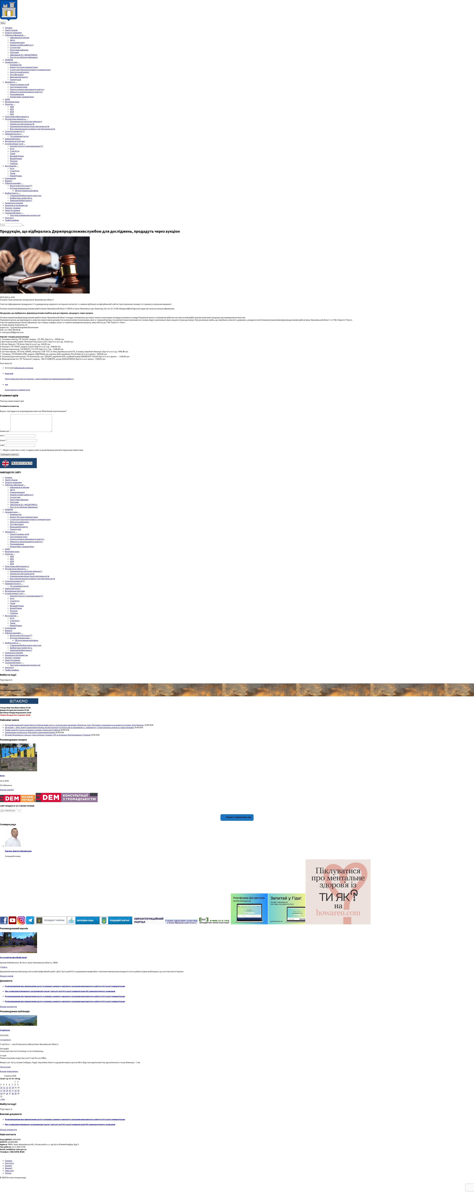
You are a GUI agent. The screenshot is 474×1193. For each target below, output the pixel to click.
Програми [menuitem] (14, 52)
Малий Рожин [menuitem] (16, 158)
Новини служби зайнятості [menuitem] (21, 45)
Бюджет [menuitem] (8, 1165)
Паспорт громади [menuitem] (12, 208)
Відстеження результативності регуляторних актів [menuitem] (32, 129)
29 (16, 1093)
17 (1, 1090)
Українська (10, 811)
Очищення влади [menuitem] (17, 42)
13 (10, 1087)
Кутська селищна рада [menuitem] (20, 188)
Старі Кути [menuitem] (14, 151)
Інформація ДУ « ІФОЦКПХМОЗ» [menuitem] (24, 55)
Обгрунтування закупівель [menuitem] (26, 190)
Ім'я (2, 435)
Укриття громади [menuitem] (12, 210)
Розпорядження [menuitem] (17, 94)
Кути (2, 775)
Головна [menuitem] (8, 27)
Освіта (4, 967)
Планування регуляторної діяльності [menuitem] (26, 121)
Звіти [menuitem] (12, 40)
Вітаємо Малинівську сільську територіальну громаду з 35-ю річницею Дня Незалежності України (47, 735)
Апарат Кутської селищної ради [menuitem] (24, 67)
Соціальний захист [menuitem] (13, 213)
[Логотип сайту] (8, 20)
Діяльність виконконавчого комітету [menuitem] (26, 92)
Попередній (9, 373)
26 (7, 1093)
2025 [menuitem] (12, 109)
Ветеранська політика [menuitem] (15, 141)
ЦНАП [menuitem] (7, 99)
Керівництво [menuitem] (16, 64)
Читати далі (5, 1067)
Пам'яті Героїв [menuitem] (11, 30)
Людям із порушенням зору (238, 817)
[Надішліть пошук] (23, 225)
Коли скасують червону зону (17, 390)
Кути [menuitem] (12, 148)
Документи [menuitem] (10, 82)
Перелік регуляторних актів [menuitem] (22, 124)
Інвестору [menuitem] (9, 1170)
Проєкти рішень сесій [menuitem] (19, 84)
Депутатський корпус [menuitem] (19, 72)
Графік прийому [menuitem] (12, 220)
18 (4, 1090)
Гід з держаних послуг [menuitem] (19, 136)
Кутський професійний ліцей (13, 957)
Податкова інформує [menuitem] (19, 50)
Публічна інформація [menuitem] (14, 35)
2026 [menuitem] (12, 106)
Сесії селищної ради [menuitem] (18, 87)
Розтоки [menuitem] (13, 161)
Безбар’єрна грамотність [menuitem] (21, 198)
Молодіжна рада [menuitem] (12, 101)
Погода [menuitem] (8, 1173)
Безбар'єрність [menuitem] (11, 193)
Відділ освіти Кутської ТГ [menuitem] (21, 185)
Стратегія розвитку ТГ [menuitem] (15, 131)
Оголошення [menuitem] (10, 178)
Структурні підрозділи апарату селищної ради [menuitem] (30, 69)
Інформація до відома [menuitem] (19, 37)
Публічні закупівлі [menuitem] (13, 183)
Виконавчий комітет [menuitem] (19, 77)
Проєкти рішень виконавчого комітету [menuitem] (27, 89)
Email (3, 440)
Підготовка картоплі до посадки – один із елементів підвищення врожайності (39, 379)
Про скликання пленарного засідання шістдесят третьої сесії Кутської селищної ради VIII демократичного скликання (60, 991)
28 (13, 1093)
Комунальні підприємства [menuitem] (16, 205)
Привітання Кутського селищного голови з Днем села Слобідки (32, 730)
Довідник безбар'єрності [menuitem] (21, 200)
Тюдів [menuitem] (12, 153)
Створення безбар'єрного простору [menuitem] (25, 195)
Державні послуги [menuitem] (13, 134)
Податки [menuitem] (9, 104)
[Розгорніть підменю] (25, 35)
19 (7, 1090)
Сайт (2, 445)
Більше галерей (7, 789)
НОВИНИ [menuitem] (9, 60)
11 (4, 1087)
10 (1, 1087)
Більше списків (6, 976)
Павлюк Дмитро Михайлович (18, 851)
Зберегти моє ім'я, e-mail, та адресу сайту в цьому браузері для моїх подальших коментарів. (43, 450)
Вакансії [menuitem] (8, 180)
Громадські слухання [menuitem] (14, 203)
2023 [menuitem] (12, 114)
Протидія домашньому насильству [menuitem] (25, 215)
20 (10, 1090)
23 (18, 1090)
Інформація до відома (23, 368)
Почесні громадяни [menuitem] (13, 32)
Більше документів (8, 1006)
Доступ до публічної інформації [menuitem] (24, 57)
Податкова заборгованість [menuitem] (17, 116)
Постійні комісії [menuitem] (17, 74)
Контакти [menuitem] (9, 217)
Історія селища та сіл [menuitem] (14, 143)
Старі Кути (5, 1030)
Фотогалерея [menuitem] (10, 166)
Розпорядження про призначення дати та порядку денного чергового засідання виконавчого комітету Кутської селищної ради (65, 986)
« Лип (2, 1099)
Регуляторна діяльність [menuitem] (15, 119)
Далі (6, 384)
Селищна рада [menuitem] (11, 62)
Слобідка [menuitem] (14, 163)
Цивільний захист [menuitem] (13, 138)
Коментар (5, 431)
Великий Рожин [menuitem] (17, 156)
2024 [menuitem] (12, 111)
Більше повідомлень (9, 1071)
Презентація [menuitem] (15, 79)
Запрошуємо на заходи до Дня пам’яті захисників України (30, 732)
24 (1, 1093)
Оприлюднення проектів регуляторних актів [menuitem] (29, 126)
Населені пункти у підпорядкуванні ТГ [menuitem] (26, 146)
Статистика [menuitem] (15, 47)
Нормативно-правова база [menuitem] (22, 97)
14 (13, 1087)
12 (7, 1087)
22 (16, 1090)
